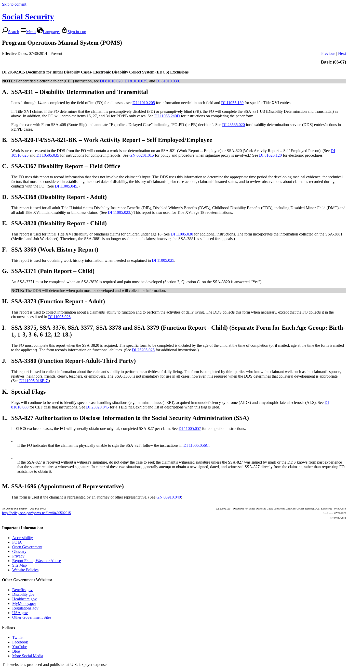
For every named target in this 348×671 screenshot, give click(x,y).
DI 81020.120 (270, 155)
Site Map (19, 565)
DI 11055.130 (232, 103)
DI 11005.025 (163, 260)
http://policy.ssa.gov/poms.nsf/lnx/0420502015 (36, 513)
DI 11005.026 (59, 317)
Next (342, 53)
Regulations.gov (25, 608)
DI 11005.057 (190, 428)
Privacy (18, 556)
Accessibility (22, 538)
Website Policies (25, 570)
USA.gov (20, 613)
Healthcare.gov (24, 599)
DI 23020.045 (97, 407)
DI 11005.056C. (196, 445)
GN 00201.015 (141, 155)
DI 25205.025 (143, 350)
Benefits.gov (22, 590)
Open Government (27, 547)
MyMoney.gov (24, 603)
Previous (328, 53)
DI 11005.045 (66, 186)
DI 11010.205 (143, 103)
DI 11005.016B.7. (34, 381)
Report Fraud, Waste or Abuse (36, 560)
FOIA (17, 542)
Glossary (19, 551)
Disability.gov (23, 594)
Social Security (28, 16)
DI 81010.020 (111, 81)
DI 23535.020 (233, 124)
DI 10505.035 (47, 155)
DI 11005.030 (182, 234)
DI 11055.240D (167, 116)
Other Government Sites (31, 617)
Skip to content (14, 4)
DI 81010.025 (136, 81)
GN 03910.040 (168, 497)
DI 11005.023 (119, 212)
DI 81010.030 (167, 81)
